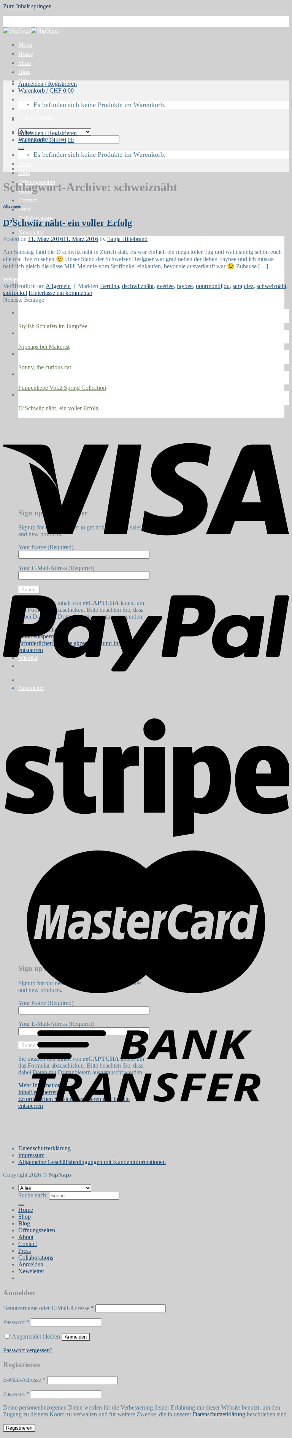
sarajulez (243, 286)
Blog (24, 72)
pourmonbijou (213, 286)
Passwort (16, 1322)
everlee (165, 286)
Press (24, 108)
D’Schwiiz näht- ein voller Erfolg (67, 223)
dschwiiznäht (138, 286)
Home (25, 53)
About (25, 1237)
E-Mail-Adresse (24, 1380)
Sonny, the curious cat (44, 367)
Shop (24, 63)
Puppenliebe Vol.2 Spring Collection (62, 387)
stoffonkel (15, 293)
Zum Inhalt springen (27, 6)
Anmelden (76, 1337)
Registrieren (19, 1428)
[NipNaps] (31, 30)
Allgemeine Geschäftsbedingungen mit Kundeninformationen (92, 1162)
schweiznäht (271, 286)
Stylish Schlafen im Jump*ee (52, 326)
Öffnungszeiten (36, 1230)
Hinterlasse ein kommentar (60, 293)
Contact (27, 99)
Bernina (109, 286)
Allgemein (12, 206)
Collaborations (35, 117)
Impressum (31, 1155)
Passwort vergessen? (27, 1350)
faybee (185, 286)
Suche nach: (33, 1195)
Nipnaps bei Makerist (44, 346)
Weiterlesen (20, 279)
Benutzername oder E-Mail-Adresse (48, 1308)
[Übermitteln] (21, 149)
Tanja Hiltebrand (127, 239)
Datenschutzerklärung (44, 1148)
